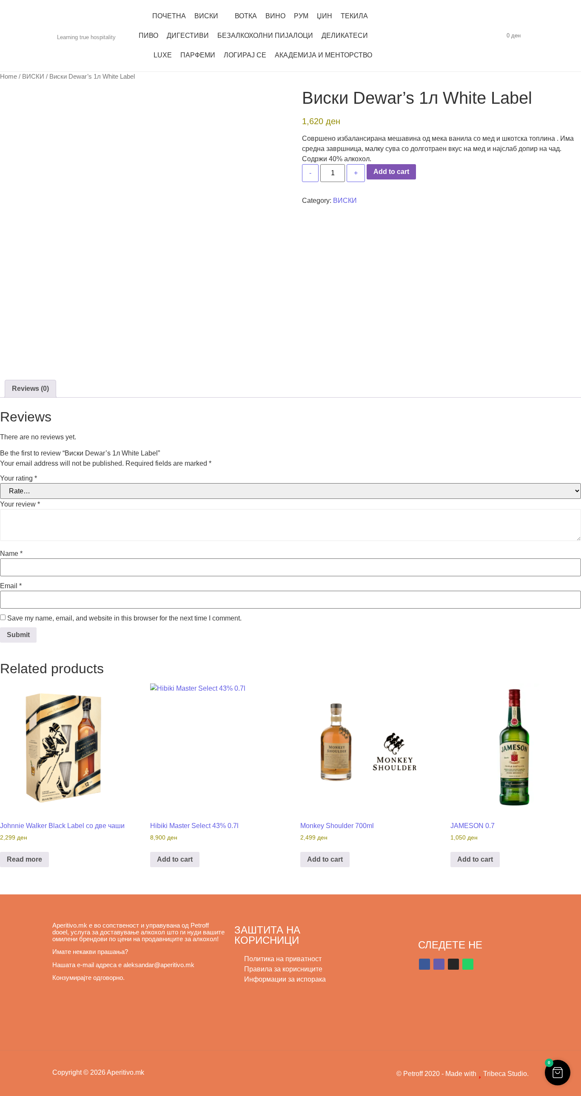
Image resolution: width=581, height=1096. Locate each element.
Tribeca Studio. (505, 1073)
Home (8, 76)
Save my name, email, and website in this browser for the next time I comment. (124, 618)
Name (11, 553)
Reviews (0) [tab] (30, 388)
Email (11, 586)
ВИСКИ (33, 76)
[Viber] (438, 964)
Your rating (18, 478)
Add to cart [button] (175, 859)
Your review (20, 504)
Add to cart (391, 171)
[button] (557, 1072)
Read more (24, 859)
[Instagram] (453, 964)
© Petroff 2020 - (420, 1073)
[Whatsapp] (467, 964)
